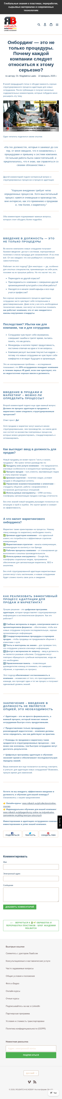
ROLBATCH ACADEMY (25, 1090)
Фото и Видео (12, 983)
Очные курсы (12, 998)
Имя (5, 862)
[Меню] (57, 24)
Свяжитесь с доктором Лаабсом (22, 953)
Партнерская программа (18, 1013)
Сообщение (8, 885)
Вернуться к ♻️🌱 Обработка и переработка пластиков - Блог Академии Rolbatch (31, 925)
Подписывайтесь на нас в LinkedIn (23, 1006)
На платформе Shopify (43, 1090)
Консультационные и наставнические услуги (28, 961)
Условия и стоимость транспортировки (25, 1021)
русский (30, 1073)
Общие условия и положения (20, 976)
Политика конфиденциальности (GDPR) (26, 1028)
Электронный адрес (11, 874)
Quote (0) (60, 822)
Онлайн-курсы (13, 991)
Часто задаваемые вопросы (20, 968)
